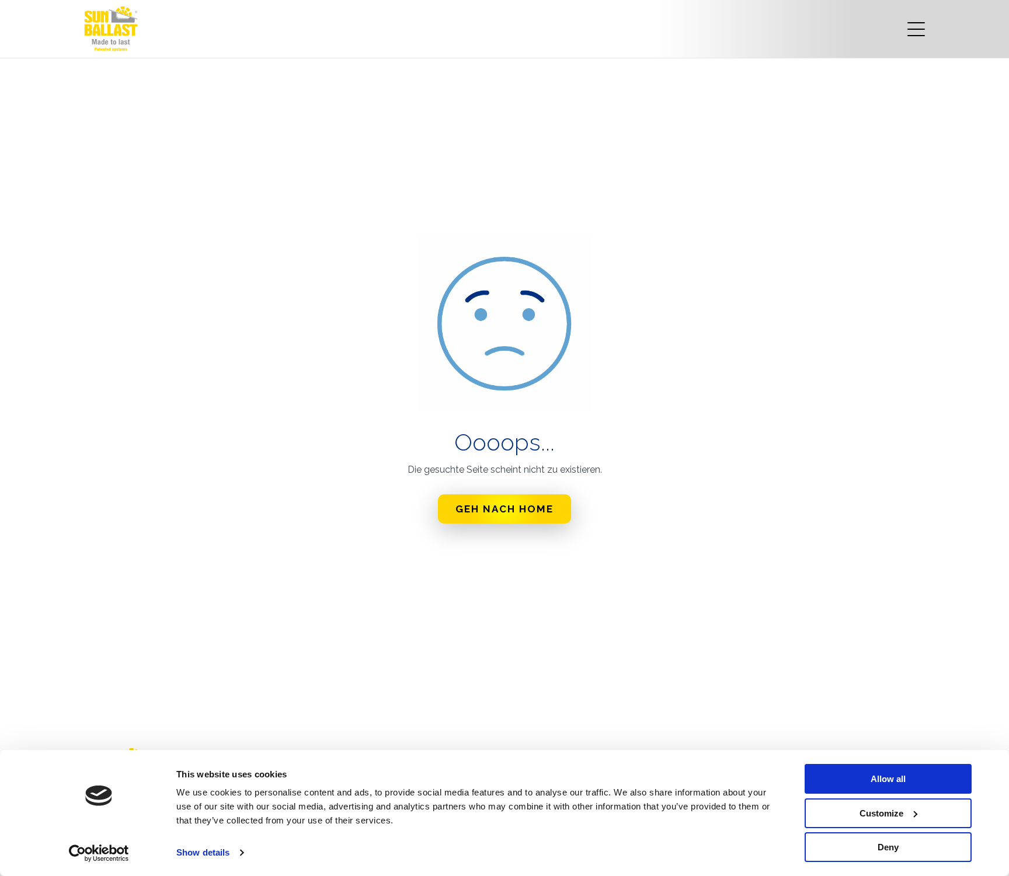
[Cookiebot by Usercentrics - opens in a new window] (99, 853)
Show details (202, 852)
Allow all (888, 779)
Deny (888, 847)
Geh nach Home (504, 509)
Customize (881, 813)
